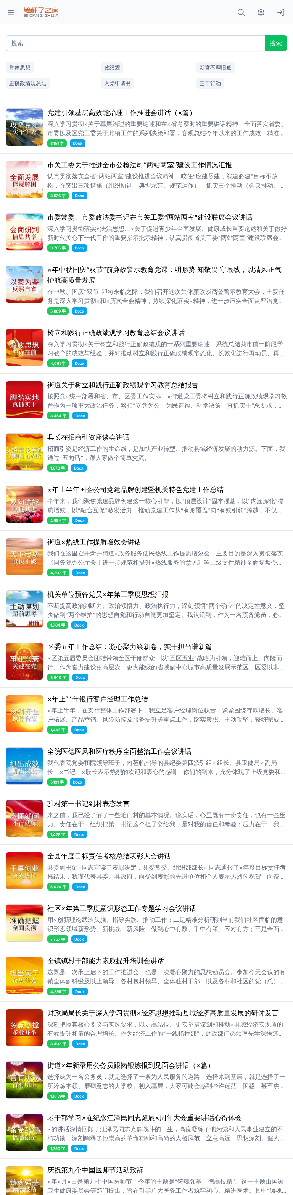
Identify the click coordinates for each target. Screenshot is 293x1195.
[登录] (281, 12)
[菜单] (10, 12)
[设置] (261, 12)
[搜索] (241, 12)
